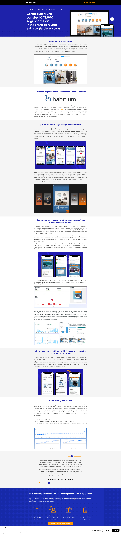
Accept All (116, 530)
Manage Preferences (96, 530)
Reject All (107, 530)
